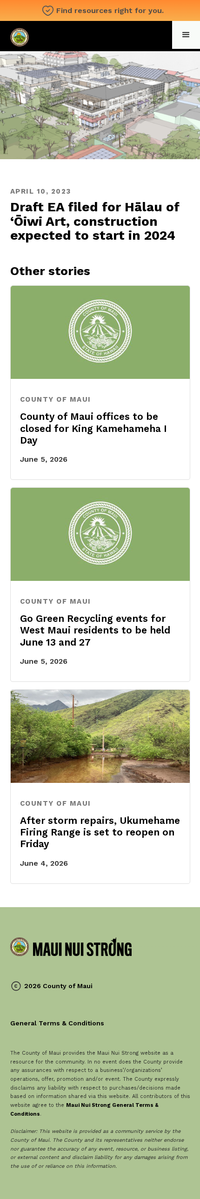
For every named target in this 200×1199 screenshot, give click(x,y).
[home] (71, 36)
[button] (186, 35)
